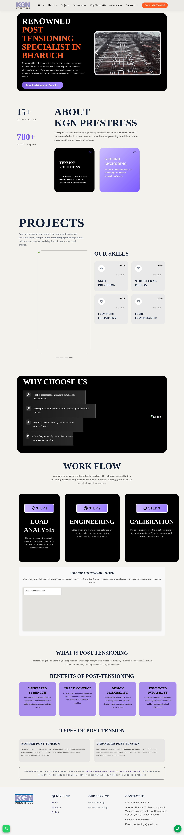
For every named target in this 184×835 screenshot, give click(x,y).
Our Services (79, 5)
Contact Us (132, 5)
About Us (52, 5)
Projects (65, 5)
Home (41, 5)
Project (55, 812)
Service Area (115, 5)
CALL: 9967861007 (155, 5)
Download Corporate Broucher (42, 85)
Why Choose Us (98, 5)
